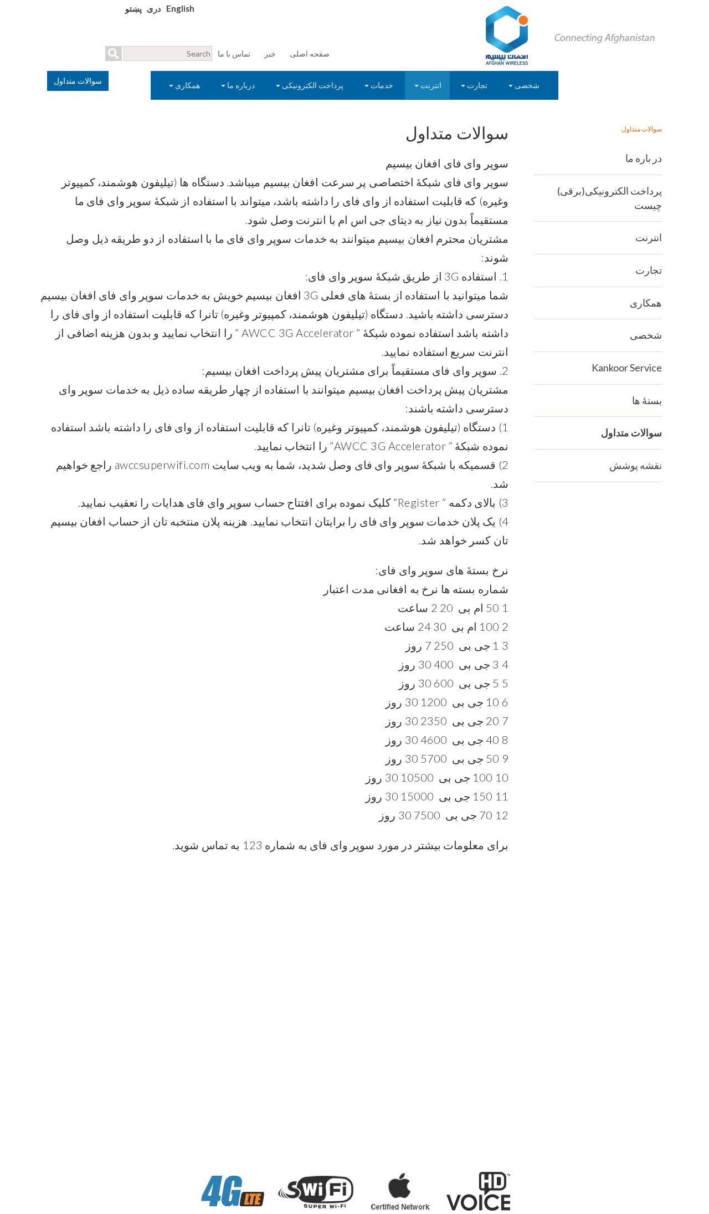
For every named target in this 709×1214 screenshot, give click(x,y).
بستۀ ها (647, 400)
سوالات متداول (631, 432)
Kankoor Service (627, 367)
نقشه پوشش (635, 465)
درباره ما (240, 85)
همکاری (187, 85)
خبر (270, 53)
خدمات (382, 85)
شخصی (527, 85)
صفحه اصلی (310, 53)
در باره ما (643, 158)
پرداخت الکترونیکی (312, 85)
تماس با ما (234, 53)
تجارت (477, 85)
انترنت (430, 85)
